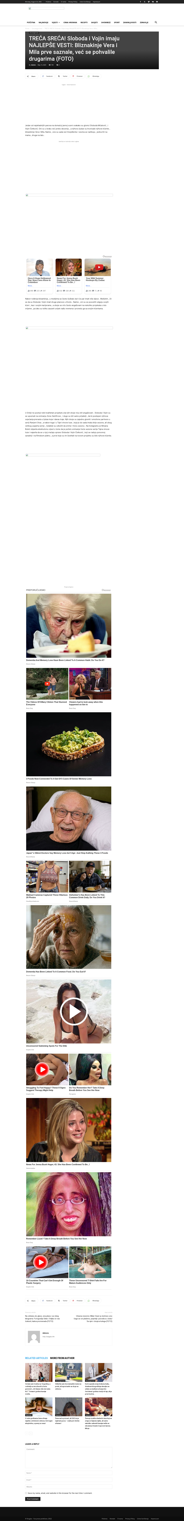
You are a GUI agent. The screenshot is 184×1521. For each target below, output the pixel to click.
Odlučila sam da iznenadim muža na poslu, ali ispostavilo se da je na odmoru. (68, 1386)
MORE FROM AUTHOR (62, 1358)
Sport (117, 22)
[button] (156, 22)
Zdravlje (144, 22)
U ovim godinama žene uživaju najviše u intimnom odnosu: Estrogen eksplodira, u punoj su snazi (38, 1420)
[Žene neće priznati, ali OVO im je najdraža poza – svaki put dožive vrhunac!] (68, 1406)
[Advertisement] (69, 103)
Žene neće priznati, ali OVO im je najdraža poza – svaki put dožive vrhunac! (67, 1420)
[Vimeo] (149, 2)
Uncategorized (37, 28)
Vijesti (55, 22)
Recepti (84, 22)
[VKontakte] (153, 2)
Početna (48, 2)
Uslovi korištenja (85, 2)
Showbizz (106, 22)
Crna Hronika (70, 22)
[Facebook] (140, 2)
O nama (63, 2)
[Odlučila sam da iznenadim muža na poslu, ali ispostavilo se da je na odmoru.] (68, 1372)
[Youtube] (157, 2)
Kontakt (56, 2)
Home (27, 28)
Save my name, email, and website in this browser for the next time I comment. (60, 1493)
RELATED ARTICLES (36, 1358)
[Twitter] (144, 2)
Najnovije (43, 22)
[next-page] (30, 1433)
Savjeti (94, 22)
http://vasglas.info (49, 1337)
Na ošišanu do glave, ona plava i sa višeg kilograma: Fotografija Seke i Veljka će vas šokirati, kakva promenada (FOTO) (42, 1318)
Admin (33, 65)
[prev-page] (26, 1433)
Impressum (96, 2)
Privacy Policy (72, 2)
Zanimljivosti (129, 22)
